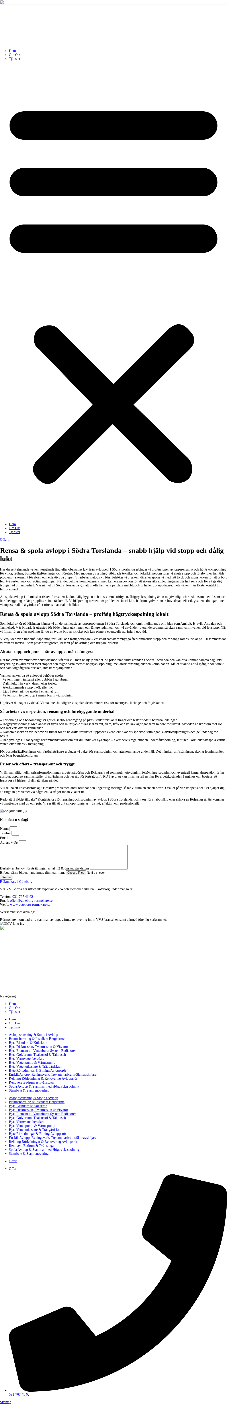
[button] (113, 291)
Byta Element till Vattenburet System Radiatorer (42, 1050)
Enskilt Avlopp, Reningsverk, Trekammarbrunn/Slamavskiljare (52, 1074)
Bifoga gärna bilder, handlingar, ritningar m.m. (33, 872)
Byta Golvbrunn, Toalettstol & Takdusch (37, 1054)
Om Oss (14, 55)
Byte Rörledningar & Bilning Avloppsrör (37, 1070)
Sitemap (5, 1402)
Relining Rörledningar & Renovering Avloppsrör (43, 1078)
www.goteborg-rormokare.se (30, 904)
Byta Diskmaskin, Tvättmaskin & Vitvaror (38, 1046)
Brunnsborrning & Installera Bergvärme (37, 1039)
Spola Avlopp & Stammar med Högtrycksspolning (44, 1086)
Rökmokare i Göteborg (16, 881)
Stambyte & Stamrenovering (29, 1090)
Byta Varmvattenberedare (26, 1058)
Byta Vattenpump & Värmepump (32, 1062)
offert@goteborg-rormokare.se (31, 900)
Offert (13, 1161)
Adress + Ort (9, 842)
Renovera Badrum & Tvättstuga (31, 1082)
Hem (12, 51)
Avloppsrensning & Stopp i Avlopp (33, 1035)
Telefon (6, 833)
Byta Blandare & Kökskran (28, 1042)
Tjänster (14, 59)
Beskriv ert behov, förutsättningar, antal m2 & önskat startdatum (45, 868)
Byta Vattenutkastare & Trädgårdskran (35, 1066)
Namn (5, 828)
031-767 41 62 (22, 896)
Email (4, 838)
